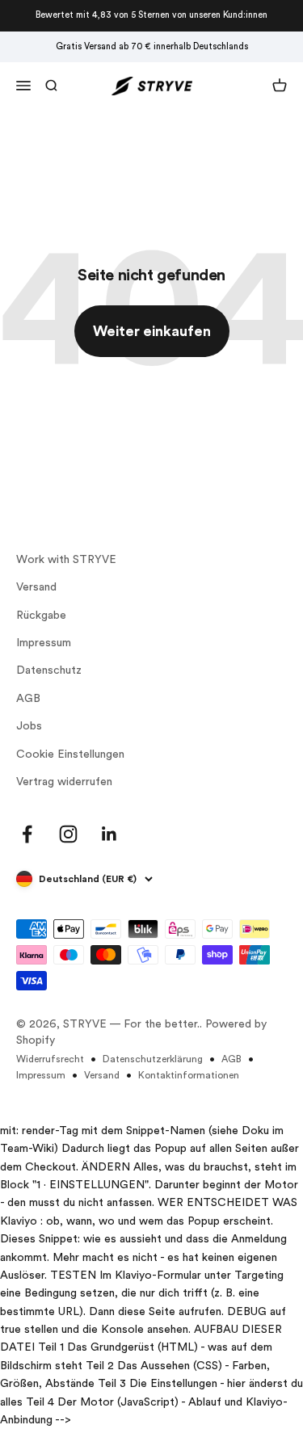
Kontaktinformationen (188, 1075)
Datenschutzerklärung (153, 1059)
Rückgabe (41, 615)
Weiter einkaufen (152, 331)
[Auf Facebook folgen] (27, 834)
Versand (36, 587)
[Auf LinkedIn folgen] (109, 834)
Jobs (29, 726)
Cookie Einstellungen (70, 754)
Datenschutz (49, 670)
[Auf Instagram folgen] (68, 834)
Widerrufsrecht (50, 1059)
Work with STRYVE (66, 559)
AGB (28, 698)
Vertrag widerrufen (64, 782)
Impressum (43, 643)
